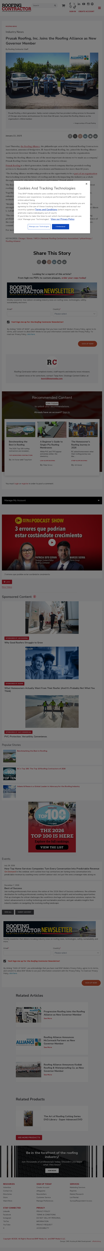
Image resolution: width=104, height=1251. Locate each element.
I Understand (60, 227)
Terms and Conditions (46, 209)
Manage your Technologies (39, 227)
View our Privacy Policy (62, 219)
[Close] (86, 184)
